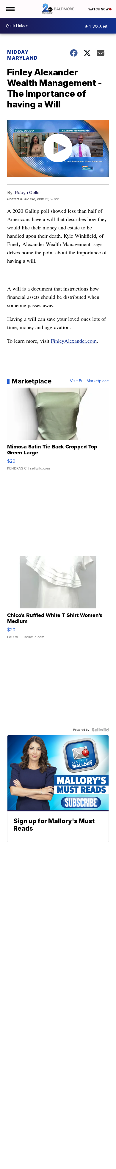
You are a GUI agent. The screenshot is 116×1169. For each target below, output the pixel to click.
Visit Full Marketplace (89, 381)
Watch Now (98, 9)
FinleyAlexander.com (74, 340)
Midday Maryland (22, 55)
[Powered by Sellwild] (100, 730)
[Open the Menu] (9, 8)
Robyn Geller (28, 192)
